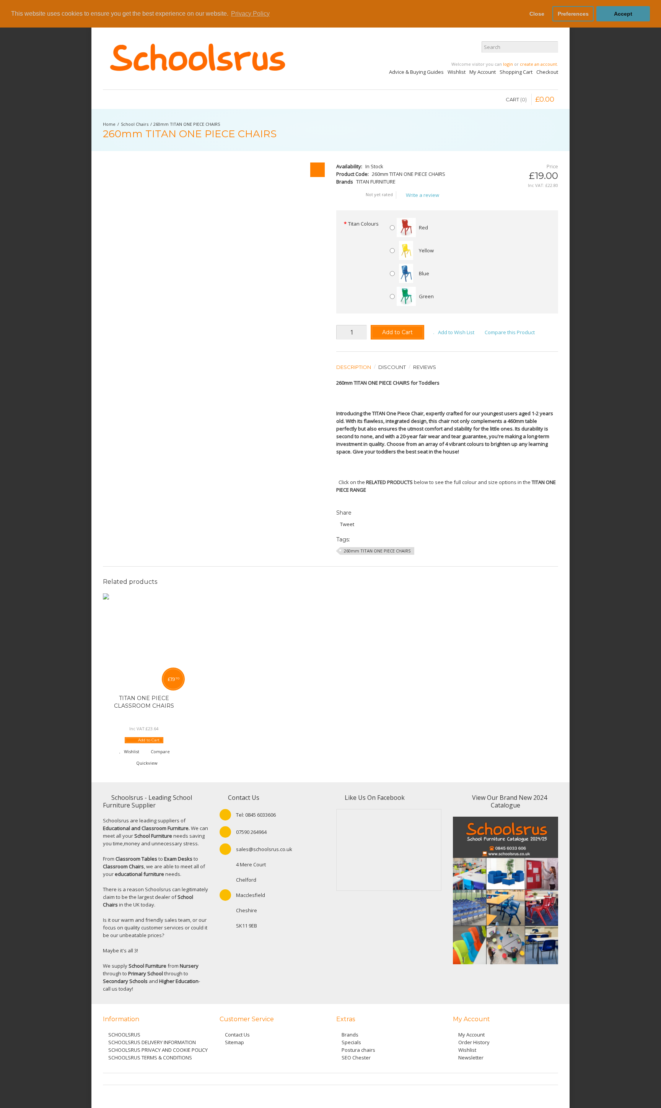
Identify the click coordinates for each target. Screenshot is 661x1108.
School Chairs (134, 124)
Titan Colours (363, 223)
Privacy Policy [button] (250, 13)
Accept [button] (623, 14)
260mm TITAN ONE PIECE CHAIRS (186, 124)
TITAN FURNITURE (376, 181)
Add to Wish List (456, 332)
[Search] (552, 47)
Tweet (347, 524)
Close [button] (536, 14)
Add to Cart (397, 332)
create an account (538, 64)
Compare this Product (510, 332)
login (508, 64)
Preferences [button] (573, 14)
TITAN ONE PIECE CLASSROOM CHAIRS (144, 702)
